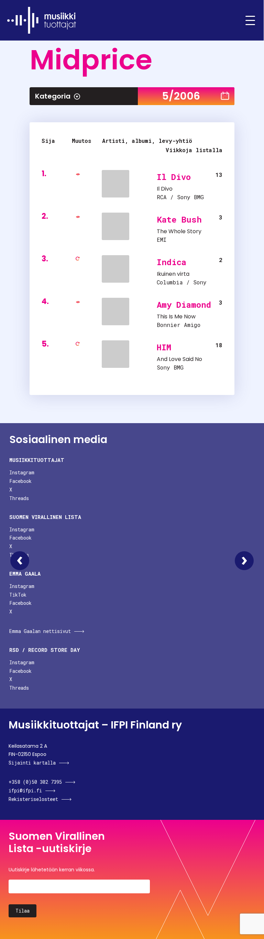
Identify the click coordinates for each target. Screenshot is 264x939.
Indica (171, 262)
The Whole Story (179, 231)
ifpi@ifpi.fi (25, 790)
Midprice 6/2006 (244, 560)
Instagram (21, 472)
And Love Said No (179, 359)
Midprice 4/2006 (19, 560)
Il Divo (174, 176)
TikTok (17, 594)
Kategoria (52, 96)
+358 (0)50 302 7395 (35, 782)
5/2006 (181, 96)
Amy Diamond (184, 304)
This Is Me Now (176, 316)
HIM (164, 347)
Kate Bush (179, 219)
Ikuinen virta (173, 274)
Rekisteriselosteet (33, 799)
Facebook (20, 481)
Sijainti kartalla (32, 762)
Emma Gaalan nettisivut (40, 631)
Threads (19, 498)
